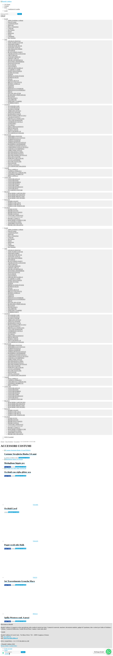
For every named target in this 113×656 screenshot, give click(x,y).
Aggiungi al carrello (24, 458)
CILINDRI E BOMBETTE (15, 174)
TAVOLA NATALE (13, 164)
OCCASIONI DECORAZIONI (17, 166)
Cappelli (6, 168)
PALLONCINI (12, 163)
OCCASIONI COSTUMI (15, 190)
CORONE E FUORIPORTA (16, 149)
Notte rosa (11, 25)
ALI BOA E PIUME (14, 109)
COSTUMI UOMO (13, 185)
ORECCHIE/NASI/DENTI (15, 126)
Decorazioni (7, 134)
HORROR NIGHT (13, 77)
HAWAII (10, 74)
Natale (9, 34)
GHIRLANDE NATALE (15, 150)
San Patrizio (11, 30)
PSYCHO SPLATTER (14, 93)
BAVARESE (11, 50)
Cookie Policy (13, 645)
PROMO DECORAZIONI (15, 225)
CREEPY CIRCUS (13, 58)
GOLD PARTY (12, 66)
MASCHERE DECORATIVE (16, 195)
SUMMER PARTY (13, 103)
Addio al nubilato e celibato (15, 20)
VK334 (17, 472)
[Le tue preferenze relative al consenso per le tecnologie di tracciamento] (3, 653)
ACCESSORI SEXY (14, 107)
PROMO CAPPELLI (14, 218)
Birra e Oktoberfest (13, 27)
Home (2, 441)
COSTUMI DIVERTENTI (15, 187)
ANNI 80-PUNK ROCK (15, 46)
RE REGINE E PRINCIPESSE (17, 95)
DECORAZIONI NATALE (16, 153)
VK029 (14, 463)
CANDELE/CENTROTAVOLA (17, 145)
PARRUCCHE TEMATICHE (16, 206)
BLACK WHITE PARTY (15, 52)
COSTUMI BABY (13, 180)
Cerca (19, 14)
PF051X (21, 617)
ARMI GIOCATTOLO (14, 111)
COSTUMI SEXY (13, 188)
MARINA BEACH (13, 80)
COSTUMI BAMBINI (14, 182)
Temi (5, 39)
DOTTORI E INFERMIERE (16, 61)
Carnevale (10, 28)
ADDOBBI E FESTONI (15, 136)
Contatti (6, 6)
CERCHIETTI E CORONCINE (17, 172)
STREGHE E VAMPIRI (15, 101)
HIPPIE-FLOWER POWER (16, 76)
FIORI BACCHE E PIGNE (16, 158)
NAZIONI (11, 85)
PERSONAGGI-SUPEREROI (16, 90)
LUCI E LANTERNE (14, 160)
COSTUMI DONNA (14, 184)
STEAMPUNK (12, 99)
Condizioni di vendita (14, 9)
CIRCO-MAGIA (12, 55)
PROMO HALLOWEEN (15, 212)
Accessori (7, 104)
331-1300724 (7, 636)
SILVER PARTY (13, 98)
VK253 (20, 581)
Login (6, 11)
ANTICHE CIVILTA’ (14, 47)
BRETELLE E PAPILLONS (16, 119)
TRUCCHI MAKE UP (14, 131)
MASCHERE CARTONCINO (16, 193)
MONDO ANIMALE (14, 84)
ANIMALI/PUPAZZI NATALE (17, 142)
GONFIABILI (12, 123)
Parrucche (7, 199)
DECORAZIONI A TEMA (15, 152)
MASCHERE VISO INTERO (16, 198)
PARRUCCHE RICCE (14, 204)
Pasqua (10, 31)
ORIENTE (11, 87)
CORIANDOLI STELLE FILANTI (18, 147)
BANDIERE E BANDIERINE (17, 144)
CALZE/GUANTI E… (14, 117)
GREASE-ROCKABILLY (15, 68)
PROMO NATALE (13, 214)
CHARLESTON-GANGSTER (17, 54)
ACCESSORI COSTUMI (15, 217)
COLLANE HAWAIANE (15, 120)
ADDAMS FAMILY (14, 44)
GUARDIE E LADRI (14, 69)
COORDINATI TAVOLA (15, 122)
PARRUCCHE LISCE (14, 203)
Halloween (11, 33)
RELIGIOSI (11, 96)
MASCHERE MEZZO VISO (16, 196)
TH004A (20, 454)
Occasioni (7, 207)
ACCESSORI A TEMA (14, 222)
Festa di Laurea (12, 22)
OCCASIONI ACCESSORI (16, 133)
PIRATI (10, 92)
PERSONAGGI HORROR (15, 88)
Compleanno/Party (13, 23)
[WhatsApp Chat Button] (108, 651)
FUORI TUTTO (12, 209)
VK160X (21, 508)
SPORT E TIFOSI (13, 130)
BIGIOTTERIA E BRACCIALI (17, 115)
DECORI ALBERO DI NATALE (17, 155)
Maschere (7, 191)
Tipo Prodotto (9, 441)
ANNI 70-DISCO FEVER (15, 42)
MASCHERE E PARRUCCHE (17, 220)
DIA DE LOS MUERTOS (15, 60)
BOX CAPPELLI (13, 169)
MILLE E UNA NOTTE (15, 82)
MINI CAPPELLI (13, 176)
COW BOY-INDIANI (14, 57)
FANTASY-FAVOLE (14, 63)
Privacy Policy (5, 645)
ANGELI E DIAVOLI (14, 41)
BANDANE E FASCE (14, 114)
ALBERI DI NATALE (14, 139)
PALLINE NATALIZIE (14, 161)
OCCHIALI (11, 125)
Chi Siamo (7, 4)
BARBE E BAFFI (13, 201)
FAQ (5, 7)
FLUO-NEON (12, 65)
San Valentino (12, 38)
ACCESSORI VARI (13, 106)
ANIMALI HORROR (14, 141)
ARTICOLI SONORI (14, 112)
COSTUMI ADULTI (14, 179)
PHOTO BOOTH (13, 128)
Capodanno (11, 36)
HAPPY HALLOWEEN (15, 71)
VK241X (21, 544)
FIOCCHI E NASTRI (14, 157)
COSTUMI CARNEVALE (15, 215)
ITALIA (10, 79)
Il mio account (8, 648)
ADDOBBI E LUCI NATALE (16, 138)
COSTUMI (7, 177)
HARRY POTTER (13, 73)
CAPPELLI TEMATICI (14, 171)
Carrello (7, 654)
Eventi (6, 19)
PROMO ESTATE (13, 210)
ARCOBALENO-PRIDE (15, 49)
